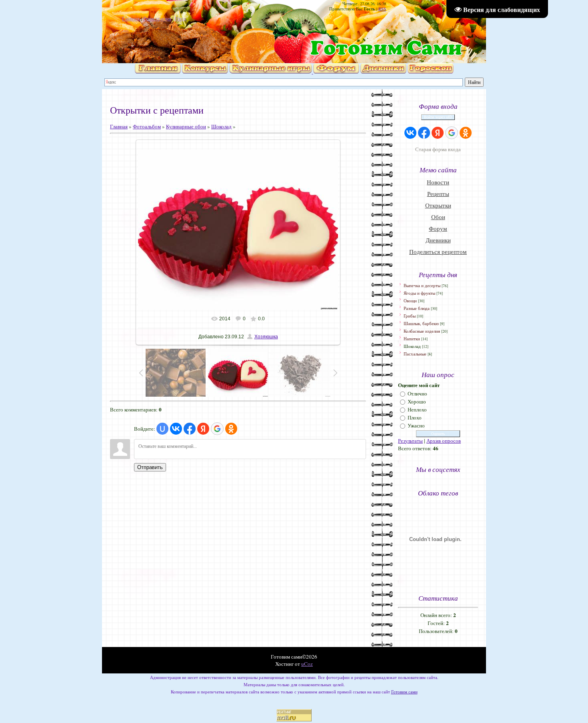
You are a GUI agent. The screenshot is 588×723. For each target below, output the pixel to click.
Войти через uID (438, 117)
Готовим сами (404, 692)
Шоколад (221, 126)
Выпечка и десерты (422, 285)
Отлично (417, 393)
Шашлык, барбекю (421, 323)
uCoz (307, 663)
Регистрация (157, 18)
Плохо (415, 417)
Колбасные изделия (422, 331)
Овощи (410, 301)
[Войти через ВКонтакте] (176, 429)
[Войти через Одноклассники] (231, 429)
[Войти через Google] (217, 428)
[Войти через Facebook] (190, 429)
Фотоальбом (147, 126)
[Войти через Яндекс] (203, 429)
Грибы (410, 316)
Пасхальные (415, 354)
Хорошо (417, 401)
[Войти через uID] (162, 429)
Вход (180, 18)
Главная (131, 18)
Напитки (412, 339)
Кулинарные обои (186, 126)
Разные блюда (417, 308)
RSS (382, 9)
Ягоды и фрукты (419, 293)
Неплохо (417, 409)
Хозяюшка (266, 337)
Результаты (410, 440)
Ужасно (416, 425)
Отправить (150, 467)
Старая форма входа (438, 149)
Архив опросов (443, 440)
